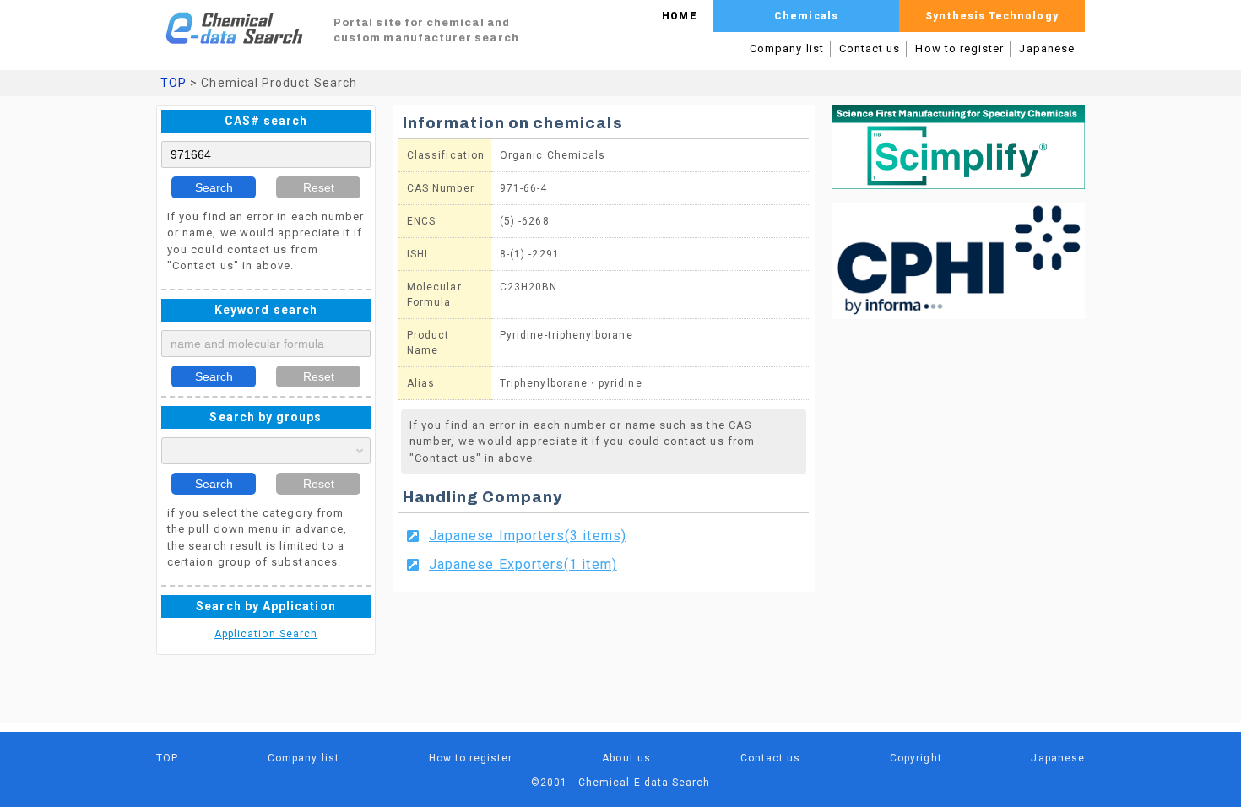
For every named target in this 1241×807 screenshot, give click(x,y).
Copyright (916, 758)
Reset (318, 187)
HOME (679, 16)
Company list (787, 48)
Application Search (265, 634)
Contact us (870, 48)
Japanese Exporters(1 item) (523, 564)
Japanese (1047, 48)
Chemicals (806, 16)
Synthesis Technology (991, 16)
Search (214, 187)
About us (626, 758)
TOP (173, 82)
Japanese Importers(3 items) (527, 536)
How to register (959, 48)
